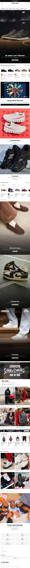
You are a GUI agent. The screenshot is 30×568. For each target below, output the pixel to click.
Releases (22, 8)
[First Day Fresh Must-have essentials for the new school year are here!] (15, 281)
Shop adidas (14, 251)
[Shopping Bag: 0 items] (28, 3)
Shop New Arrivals (14, 304)
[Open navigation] (1, 3)
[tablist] (11, 185)
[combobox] (15, 6)
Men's (7, 8)
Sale (25, 8)
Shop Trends (27, 182)
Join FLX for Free (14, 529)
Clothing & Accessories (19, 427)
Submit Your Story (10, 384)
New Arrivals (17, 8)
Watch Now (4, 384)
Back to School (3, 8)
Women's (10, 8)
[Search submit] (28, 6)
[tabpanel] (15, 73)
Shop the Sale (27, 65)
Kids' (14, 8)
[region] (15, 1)
